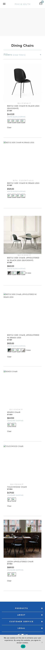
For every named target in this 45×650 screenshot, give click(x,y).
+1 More (28, 350)
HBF (10, 111)
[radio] (9, 121)
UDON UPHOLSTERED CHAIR (20, 562)
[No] (42, 642)
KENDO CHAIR (13, 412)
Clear (9, 128)
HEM (10, 414)
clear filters (19, 55)
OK (23, 646)
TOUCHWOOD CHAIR (17, 487)
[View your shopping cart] (41, 3)
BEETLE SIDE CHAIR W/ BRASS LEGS (23, 183)
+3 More (28, 273)
